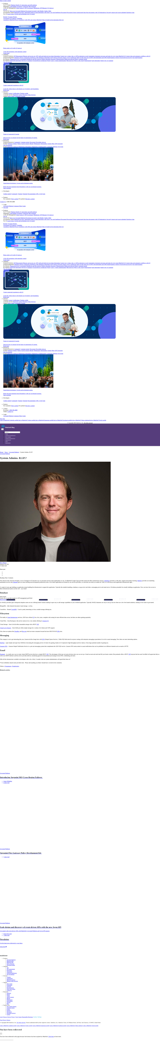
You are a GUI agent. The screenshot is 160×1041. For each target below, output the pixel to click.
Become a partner (30, 199)
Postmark (2, 654)
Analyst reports (10, 997)
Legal (1, 1017)
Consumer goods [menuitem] (82, 59)
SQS (43, 639)
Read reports (3, 599)
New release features (11, 1006)
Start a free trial (10, 963)
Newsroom (9, 1011)
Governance (6, 18)
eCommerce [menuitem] (29, 60)
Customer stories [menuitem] (25, 142)
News (6, 434)
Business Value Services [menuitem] (29, 95)
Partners (8, 1010)
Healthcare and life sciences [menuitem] (33, 59)
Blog (8, 1003)
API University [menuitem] (59, 143)
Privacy (13, 1017)
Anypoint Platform (5, 453)
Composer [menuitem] (16, 206)
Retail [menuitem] (76, 59)
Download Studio (11, 965)
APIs (6, 441)
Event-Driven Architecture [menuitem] (40, 60)
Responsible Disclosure (27, 1017)
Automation (8, 440)
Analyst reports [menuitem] (25, 143)
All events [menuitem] (60, 146)
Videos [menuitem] (19, 143)
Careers (8, 1014)
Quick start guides (11, 989)
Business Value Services (12, 981)
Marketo (139, 580)
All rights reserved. (21, 1022)
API (38, 624)
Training (20, 194)
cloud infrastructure (12, 617)
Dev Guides (8, 437)
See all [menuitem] (5, 9)
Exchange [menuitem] (19, 6)
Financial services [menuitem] (14, 59)
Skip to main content (5, 0)
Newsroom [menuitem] (33, 142)
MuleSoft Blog (9, 427)
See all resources (7, 145)
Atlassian (15, 582)
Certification (10, 978)
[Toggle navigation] (2, 429)
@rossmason (7, 666)
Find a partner (14, 199)
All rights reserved (88, 422)
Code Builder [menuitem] (12, 6)
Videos (8, 995)
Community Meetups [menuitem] (52, 146)
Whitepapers (9, 999)
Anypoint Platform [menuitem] (8, 206)
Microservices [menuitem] (70, 60)
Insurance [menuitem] (53, 59)
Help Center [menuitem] (11, 96)
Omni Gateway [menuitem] (20, 8)
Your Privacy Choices (5, 1020)
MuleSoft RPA (10, 961)
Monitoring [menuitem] (37, 8)
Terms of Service (7, 1017)
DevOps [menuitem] (24, 60)
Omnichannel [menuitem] (87, 60)
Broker (15, 17)
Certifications (16, 93)
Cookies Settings (37, 1017)
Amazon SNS (3, 646)
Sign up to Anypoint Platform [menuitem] (17, 11)
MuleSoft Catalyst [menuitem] (17, 95)
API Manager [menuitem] (43, 8)
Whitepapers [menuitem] (37, 143)
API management (11, 969)
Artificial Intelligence (10, 435)
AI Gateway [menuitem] (50, 8)
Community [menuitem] (17, 142)
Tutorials (25, 194)
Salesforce (107, 580)
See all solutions (10, 974)
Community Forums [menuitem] (20, 96)
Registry (5, 17)
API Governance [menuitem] (28, 8)
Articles (8, 1002)
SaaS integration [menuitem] (96, 60)
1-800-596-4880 (13, 410)
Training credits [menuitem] (24, 93)
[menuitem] (81, 28)
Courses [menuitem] (10, 93)
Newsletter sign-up (11, 1013)
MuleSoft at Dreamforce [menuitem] (25, 146)
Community (14, 194)
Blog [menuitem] (53, 143)
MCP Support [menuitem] (32, 6)
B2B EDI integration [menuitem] (15, 60)
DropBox (16, 631)
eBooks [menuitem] (31, 143)
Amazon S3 (45, 621)
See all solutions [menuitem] (7, 62)
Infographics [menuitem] (44, 143)
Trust (16, 1017)
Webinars (9, 993)
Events (8, 1009)
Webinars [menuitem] (10, 143)
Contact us (9, 990)
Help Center (9, 983)
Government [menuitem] (23, 59)
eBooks (8, 998)
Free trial (5, 207)
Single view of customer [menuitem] (106, 60)
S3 (33, 617)
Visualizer (19, 18)
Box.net (24, 631)
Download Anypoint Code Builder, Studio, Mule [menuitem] (38, 11)
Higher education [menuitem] (45, 59)
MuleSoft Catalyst (11, 979)
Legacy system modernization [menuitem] (58, 60)
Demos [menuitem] (15, 143)
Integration (7, 443)
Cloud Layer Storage (5, 628)
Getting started (7, 194)
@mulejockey (15, 666)
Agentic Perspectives (10, 438)
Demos (8, 994)
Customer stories (10, 1007)
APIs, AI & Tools (40, 194)
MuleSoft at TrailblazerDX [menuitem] (39, 146)
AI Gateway (13, 18)
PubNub (2, 643)
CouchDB (14, 609)
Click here (51, 1036)
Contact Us (3, 201)
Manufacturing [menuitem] (60, 59)
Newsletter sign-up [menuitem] (41, 142)
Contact (20, 1017)
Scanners (10, 17)
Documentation (32, 194)
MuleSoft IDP (10, 962)
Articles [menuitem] (50, 143)
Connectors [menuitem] (25, 6)
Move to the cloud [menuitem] (79, 60)
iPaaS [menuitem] (48, 60)
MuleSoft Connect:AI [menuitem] (13, 146)
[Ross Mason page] (55, 561)
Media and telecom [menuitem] (69, 59)
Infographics (10, 1001)
